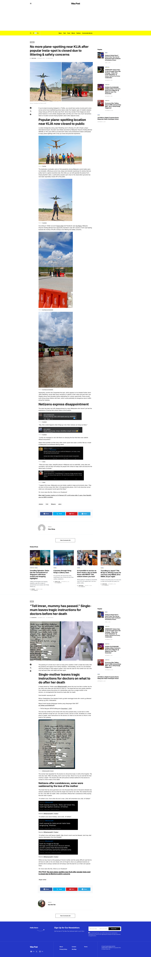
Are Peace (79, 226)
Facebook (44, 421)
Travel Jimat (59, 226)
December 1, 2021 (66, 708)
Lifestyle (107, 67)
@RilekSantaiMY (62, 686)
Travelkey (44, 222)
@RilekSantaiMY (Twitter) (48, 770)
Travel (32, 42)
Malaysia (53, 504)
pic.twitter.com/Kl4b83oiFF (47, 705)
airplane (41, 504)
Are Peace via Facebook (47, 309)
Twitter (43, 461)
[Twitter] (36, 951)
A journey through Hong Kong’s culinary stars (62, 571)
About (61, 946)
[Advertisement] (75, 19)
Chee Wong (51, 529)
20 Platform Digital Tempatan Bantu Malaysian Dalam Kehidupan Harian (108, 118)
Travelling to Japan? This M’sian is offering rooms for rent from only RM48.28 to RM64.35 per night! (111, 573)
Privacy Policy (63, 949)
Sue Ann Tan (52, 904)
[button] (31, 3)
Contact (74, 946)
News (106, 52)
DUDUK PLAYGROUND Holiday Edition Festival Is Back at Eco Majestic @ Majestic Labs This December (112, 90)
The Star (44, 166)
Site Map (74, 949)
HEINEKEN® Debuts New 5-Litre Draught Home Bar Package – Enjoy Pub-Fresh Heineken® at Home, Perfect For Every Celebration (113, 73)
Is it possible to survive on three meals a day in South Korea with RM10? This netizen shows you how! (87, 573)
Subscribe (113, 928)
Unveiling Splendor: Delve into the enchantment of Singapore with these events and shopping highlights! (39, 574)
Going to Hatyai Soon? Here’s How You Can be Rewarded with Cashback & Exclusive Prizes (112, 58)
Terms (85, 946)
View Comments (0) (65, 540)
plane (59, 504)
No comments (35, 590)
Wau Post (75, 3)
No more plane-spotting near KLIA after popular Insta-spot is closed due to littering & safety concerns (64, 873)
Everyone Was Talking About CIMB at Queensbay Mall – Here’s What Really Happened (113, 105)
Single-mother (42, 879)
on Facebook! (63, 492)
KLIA (47, 504)
